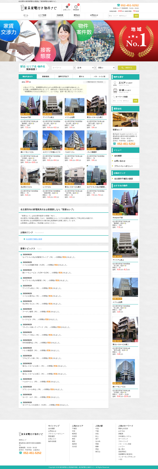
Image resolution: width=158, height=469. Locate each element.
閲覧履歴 (76, 7)
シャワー (121, 446)
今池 (97, 428)
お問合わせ (94, 16)
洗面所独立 (122, 451)
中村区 (74, 436)
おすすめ (121, 431)
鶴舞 (97, 446)
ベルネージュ (70, 152)
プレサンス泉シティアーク (33, 327)
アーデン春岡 (28, 311)
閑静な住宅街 (123, 428)
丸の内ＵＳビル (26, 187)
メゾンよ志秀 (70, 117)
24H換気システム (124, 436)
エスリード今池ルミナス (51, 152)
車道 (97, 449)
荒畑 (97, 444)
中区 (73, 431)
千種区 (74, 428)
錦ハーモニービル (27, 152)
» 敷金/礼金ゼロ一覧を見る (94, 82)
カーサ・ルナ (28, 397)
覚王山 (97, 451)
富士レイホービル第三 (73, 187)
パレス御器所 (92, 152)
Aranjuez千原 (26, 117)
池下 (97, 439)
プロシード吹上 (29, 335)
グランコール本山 (29, 389)
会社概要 (51, 428)
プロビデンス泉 (29, 358)
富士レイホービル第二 (95, 117)
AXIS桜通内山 (28, 343)
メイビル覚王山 (29, 296)
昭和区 (74, 434)
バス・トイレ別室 (124, 444)
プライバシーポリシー (56, 434)
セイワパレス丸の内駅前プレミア (97, 187)
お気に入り (66, 7)
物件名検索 (52, 441)
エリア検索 (42, 16)
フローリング (123, 441)
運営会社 (77, 16)
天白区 (74, 446)
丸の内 (97, 441)
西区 (73, 441)
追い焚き (121, 449)
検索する (129, 68)
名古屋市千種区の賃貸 (34, 239)
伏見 (97, 434)
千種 (97, 431)
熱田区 (74, 444)
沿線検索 (60, 16)
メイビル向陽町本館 (30, 265)
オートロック (123, 439)
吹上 (97, 436)
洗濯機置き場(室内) (125, 454)
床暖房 (120, 434)
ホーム (25, 16)
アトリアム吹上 (48, 117)
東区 (73, 439)
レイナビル (47, 187)
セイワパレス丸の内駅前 (32, 280)
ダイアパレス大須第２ (31, 405)
